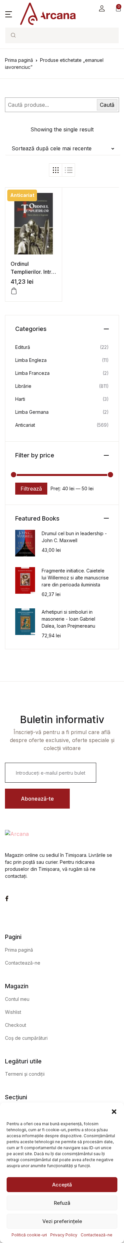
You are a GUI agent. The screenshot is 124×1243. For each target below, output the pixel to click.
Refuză (62, 1203)
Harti (20, 399)
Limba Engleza (31, 360)
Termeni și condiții (25, 1074)
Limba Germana (32, 412)
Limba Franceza (32, 373)
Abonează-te (37, 798)
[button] (114, 1111)
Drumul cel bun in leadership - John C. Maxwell (74, 537)
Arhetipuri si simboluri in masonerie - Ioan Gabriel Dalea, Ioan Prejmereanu (68, 619)
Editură (22, 347)
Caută (107, 104)
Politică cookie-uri (29, 1234)
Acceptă (62, 1184)
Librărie (23, 386)
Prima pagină (19, 60)
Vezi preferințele (62, 1221)
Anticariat (25, 425)
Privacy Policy (63, 1234)
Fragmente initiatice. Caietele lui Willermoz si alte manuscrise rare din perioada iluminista (75, 577)
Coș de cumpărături (26, 1038)
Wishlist (13, 1012)
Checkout (15, 1025)
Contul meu (17, 999)
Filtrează (31, 488)
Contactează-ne (96, 1234)
